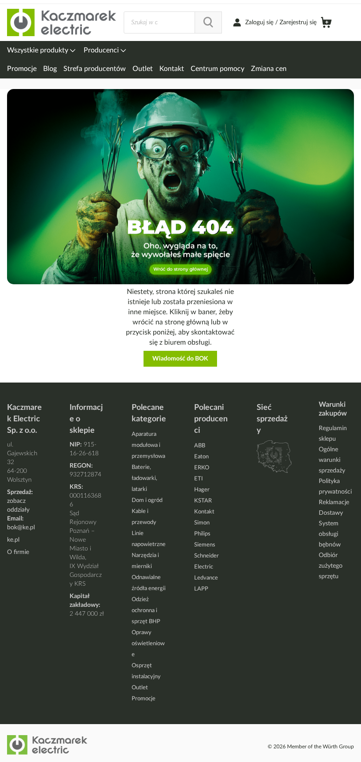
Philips (202, 534)
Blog (50, 68)
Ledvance (206, 578)
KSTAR (203, 501)
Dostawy (331, 513)
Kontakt (171, 68)
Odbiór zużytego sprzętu (331, 566)
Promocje (22, 68)
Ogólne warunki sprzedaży (332, 460)
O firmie (18, 552)
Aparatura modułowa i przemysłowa (148, 445)
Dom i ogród (147, 500)
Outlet (143, 68)
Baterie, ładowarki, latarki (144, 478)
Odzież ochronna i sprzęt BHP (146, 610)
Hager (202, 490)
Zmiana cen (269, 68)
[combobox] (173, 22)
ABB (199, 446)
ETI (198, 479)
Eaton (201, 457)
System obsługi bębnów (330, 534)
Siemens (204, 545)
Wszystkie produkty (38, 50)
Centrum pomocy (217, 68)
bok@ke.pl (21, 527)
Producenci (102, 50)
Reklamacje (334, 502)
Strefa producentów (94, 68)
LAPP (201, 589)
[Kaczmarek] (62, 23)
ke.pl (13, 540)
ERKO (201, 468)
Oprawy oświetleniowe (148, 644)
